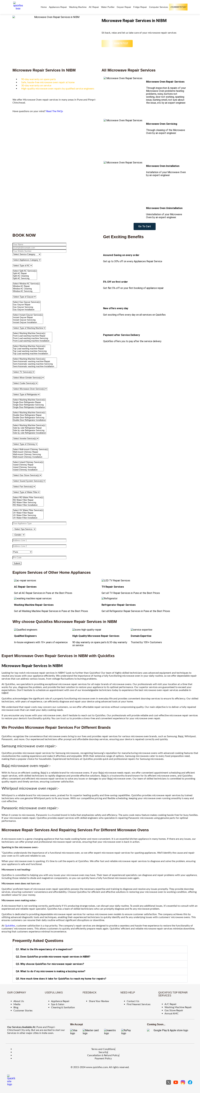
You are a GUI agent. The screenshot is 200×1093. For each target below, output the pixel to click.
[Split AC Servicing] (25, 278)
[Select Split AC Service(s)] (25, 271)
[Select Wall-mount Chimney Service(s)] (30, 449)
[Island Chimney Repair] (28, 465)
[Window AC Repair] (26, 286)
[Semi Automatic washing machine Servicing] (35, 364)
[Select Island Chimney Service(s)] (28, 462)
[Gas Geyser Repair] (26, 304)
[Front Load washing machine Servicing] (32, 338)
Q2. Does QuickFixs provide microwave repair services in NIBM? (53, 956)
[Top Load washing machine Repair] (32, 348)
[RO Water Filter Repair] (28, 500)
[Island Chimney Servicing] (28, 467)
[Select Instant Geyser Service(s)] (28, 315)
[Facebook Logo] (190, 1082)
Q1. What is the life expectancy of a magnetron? (44, 949)
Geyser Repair (124, 7)
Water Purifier (108, 7)
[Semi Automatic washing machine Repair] (35, 361)
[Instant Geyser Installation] (28, 322)
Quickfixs (10, 925)
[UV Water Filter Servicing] (28, 515)
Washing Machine (78, 7)
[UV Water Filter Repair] (28, 513)
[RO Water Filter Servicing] (28, 502)
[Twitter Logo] (168, 1082)
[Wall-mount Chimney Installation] (30, 457)
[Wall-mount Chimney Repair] (30, 452)
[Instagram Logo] (183, 1082)
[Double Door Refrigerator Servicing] (29, 417)
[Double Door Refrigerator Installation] (29, 420)
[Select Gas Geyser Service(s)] (26, 302)
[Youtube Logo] (175, 1082)
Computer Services (158, 7)
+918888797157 (178, 7)
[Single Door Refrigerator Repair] (29, 402)
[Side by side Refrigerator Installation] (29, 433)
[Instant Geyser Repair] (28, 317)
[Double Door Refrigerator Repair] (29, 415)
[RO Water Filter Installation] (28, 505)
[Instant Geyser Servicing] (28, 320)
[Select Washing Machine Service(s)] (32, 333)
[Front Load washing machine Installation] (32, 341)
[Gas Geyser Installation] (26, 309)
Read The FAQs (54, 111)
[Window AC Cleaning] (26, 288)
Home (44, 7)
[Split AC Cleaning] (25, 276)
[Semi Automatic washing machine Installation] (35, 366)
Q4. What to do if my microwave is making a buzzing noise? (50, 971)
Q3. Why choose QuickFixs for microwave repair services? (50, 964)
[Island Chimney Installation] (28, 470)
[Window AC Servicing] (26, 291)
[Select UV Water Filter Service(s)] (28, 510)
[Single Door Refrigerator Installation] (29, 407)
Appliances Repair (58, 7)
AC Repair (94, 7)
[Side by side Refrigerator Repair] (29, 428)
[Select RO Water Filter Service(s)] (28, 497)
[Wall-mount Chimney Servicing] (30, 454)
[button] (100, 949)
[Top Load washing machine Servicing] (32, 351)
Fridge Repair (140, 7)
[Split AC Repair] (25, 273)
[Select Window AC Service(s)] (26, 283)
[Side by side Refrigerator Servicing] (29, 430)
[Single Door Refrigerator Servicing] (29, 405)
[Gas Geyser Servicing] (26, 307)
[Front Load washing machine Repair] (32, 336)
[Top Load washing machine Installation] (32, 353)
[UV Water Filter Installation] (28, 518)
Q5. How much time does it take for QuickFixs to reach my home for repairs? (61, 978)
